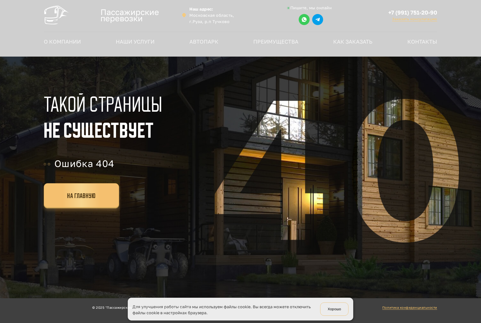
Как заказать (353, 41)
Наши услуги (135, 41)
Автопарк (203, 41)
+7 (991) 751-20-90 (412, 12)
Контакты (422, 41)
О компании (62, 41)
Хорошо (334, 309)
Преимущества (275, 41)
